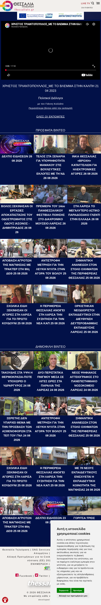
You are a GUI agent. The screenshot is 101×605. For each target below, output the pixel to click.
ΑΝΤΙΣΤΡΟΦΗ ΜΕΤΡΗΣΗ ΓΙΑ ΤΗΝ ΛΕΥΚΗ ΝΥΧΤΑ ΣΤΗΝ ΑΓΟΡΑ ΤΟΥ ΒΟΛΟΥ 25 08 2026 (50, 269)
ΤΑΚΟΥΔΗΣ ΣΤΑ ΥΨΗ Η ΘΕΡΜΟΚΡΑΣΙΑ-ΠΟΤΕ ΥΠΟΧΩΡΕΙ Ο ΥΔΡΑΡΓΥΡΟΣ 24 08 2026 (17, 381)
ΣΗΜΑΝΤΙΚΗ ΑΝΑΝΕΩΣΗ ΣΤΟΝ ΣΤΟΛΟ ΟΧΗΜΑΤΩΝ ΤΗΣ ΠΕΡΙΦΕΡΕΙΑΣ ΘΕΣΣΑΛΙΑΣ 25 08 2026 (84, 269)
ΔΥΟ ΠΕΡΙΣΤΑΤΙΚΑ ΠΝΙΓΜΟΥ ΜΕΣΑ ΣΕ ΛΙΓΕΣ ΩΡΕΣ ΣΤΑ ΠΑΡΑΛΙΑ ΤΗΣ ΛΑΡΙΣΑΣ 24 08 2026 (50, 381)
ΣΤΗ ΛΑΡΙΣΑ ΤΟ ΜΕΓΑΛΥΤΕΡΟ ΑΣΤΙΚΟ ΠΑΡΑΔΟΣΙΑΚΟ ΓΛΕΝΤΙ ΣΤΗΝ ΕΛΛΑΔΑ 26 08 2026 (84, 215)
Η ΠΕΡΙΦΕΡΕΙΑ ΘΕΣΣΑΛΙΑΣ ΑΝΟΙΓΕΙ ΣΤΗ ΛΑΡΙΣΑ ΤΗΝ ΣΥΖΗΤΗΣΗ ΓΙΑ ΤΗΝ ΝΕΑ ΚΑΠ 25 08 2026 (50, 314)
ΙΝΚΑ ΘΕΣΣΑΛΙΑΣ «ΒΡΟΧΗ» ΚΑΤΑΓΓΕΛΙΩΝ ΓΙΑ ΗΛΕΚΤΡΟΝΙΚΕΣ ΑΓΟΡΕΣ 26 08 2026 (84, 165)
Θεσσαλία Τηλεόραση (15, 550)
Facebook (25, 576)
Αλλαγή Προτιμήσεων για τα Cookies (30, 557)
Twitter (43, 576)
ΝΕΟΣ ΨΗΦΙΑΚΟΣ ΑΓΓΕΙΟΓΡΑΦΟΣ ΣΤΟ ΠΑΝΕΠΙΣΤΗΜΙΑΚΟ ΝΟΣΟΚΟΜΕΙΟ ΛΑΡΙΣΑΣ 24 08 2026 (84, 381)
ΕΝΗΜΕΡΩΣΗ (39, 564)
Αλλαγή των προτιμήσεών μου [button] (73, 596)
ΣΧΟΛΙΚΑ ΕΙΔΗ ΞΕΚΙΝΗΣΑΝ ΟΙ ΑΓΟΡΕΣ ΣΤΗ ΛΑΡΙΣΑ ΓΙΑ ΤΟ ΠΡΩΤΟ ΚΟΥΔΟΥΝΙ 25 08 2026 (17, 314)
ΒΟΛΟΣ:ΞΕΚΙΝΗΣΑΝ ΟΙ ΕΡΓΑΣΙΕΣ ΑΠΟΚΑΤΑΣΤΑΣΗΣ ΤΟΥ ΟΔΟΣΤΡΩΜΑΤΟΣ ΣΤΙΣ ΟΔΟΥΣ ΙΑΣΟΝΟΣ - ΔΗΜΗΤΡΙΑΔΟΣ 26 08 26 (17, 219)
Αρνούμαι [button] (77, 590)
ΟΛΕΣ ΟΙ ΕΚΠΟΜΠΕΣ (50, 116)
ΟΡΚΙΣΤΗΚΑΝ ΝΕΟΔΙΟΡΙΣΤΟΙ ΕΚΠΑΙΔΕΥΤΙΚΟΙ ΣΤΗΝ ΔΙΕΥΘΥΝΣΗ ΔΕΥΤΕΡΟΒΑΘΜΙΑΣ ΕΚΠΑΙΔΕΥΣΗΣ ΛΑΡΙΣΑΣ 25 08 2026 (84, 319)
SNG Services (41, 550)
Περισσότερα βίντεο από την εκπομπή (50, 108)
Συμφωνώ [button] (64, 590)
